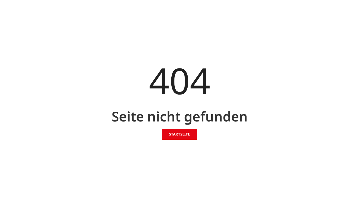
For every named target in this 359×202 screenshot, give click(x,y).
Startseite (179, 134)
